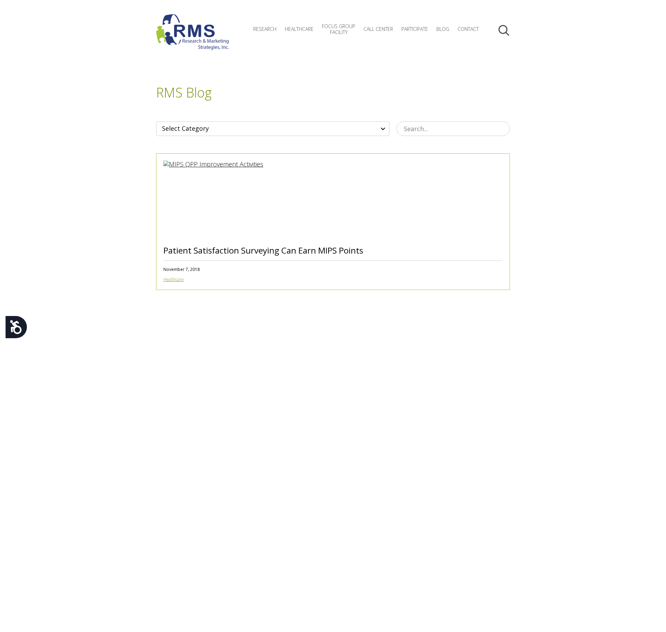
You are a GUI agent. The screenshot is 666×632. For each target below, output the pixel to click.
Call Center (378, 29)
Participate (414, 29)
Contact (468, 29)
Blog (442, 29)
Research (264, 29)
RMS (192, 37)
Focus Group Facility (338, 29)
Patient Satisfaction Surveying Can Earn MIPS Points (263, 250)
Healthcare (299, 29)
